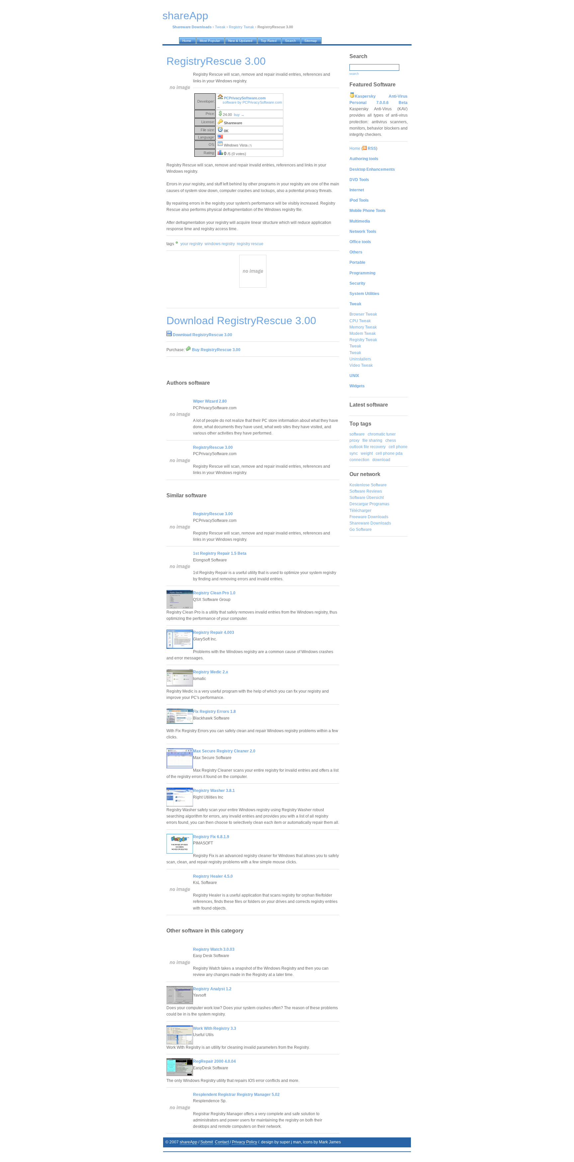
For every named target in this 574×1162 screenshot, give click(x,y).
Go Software (360, 529)
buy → (239, 115)
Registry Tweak (241, 27)
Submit (206, 1142)
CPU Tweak (360, 321)
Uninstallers (360, 359)
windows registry (220, 244)
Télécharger (360, 510)
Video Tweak (361, 365)
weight (367, 453)
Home (354, 148)
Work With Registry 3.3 (214, 1028)
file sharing (372, 440)
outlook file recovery (367, 446)
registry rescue (250, 244)
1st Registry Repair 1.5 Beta (219, 553)
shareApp (188, 1142)
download (381, 459)
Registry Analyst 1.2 (212, 989)
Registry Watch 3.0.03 (214, 949)
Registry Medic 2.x (210, 672)
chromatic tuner (382, 434)
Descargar (358, 504)
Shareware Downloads (370, 523)
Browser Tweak (363, 314)
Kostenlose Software (368, 485)
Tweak (220, 27)
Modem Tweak (362, 333)
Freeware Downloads (368, 517)
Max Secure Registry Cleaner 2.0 (224, 751)
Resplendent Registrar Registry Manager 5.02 (236, 1094)
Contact (222, 1142)
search (354, 73)
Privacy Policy (244, 1142)
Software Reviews (365, 491)
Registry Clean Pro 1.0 (214, 593)
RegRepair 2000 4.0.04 (214, 1061)
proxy (354, 440)
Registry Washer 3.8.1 (214, 790)
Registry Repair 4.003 (213, 632)
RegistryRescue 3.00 (213, 447)
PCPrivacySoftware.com (245, 98)
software (357, 434)
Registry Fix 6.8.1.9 (211, 836)
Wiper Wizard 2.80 (210, 401)
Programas (379, 504)
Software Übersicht (366, 497)
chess (390, 440)
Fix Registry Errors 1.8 (214, 711)
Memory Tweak (363, 327)
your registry (191, 244)
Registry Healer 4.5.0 (213, 876)
